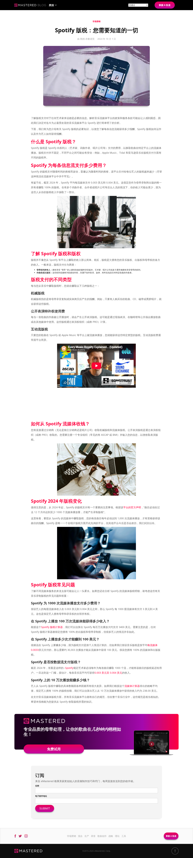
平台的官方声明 (132, 507)
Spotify (69, 668)
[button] (53, 5)
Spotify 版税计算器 (52, 627)
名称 (37, 785)
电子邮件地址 (41, 796)
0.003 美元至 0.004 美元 (108, 672)
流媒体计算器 (132, 686)
